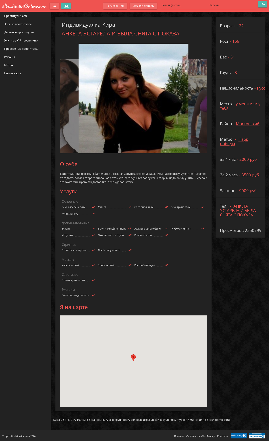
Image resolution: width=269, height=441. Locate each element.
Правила (179, 436)
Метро (8, 65)
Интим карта (12, 73)
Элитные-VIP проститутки (21, 40)
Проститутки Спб (15, 16)
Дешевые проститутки (19, 32)
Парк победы (234, 141)
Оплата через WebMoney (200, 436)
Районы (9, 57)
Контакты (222, 436)
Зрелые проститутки (18, 24)
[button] (133, 357)
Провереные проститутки (21, 48)
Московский (247, 123)
